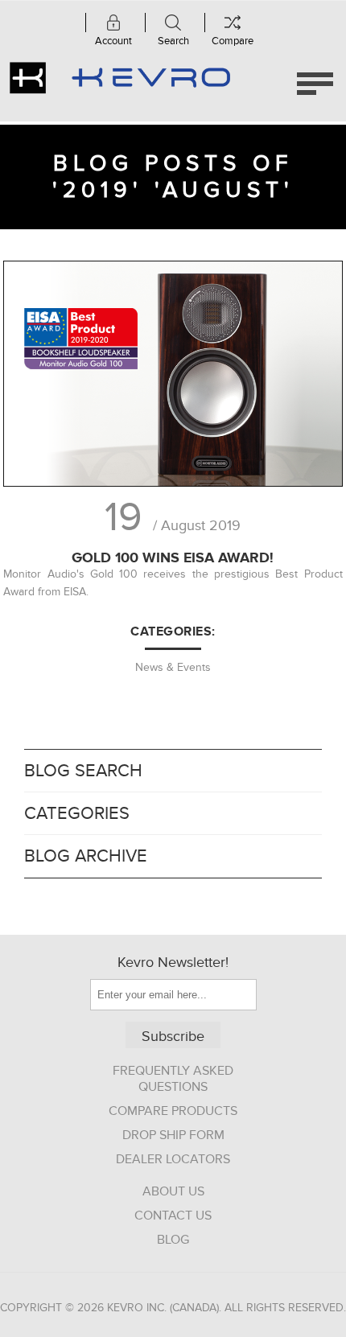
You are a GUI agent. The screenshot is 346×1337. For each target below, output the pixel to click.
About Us (173, 1191)
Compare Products (173, 1111)
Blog (173, 1240)
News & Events (173, 667)
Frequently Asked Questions (173, 1079)
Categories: (173, 631)
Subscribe (173, 1036)
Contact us (173, 1215)
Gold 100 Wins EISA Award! (173, 557)
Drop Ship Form (173, 1135)
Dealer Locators (173, 1159)
